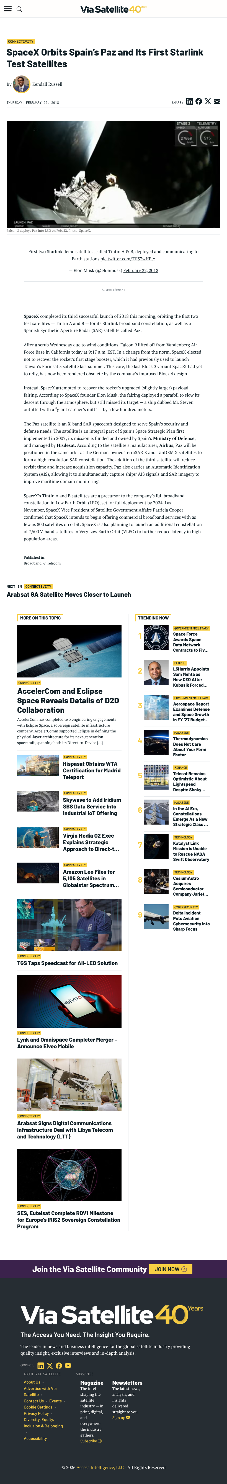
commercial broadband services (150, 517)
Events (55, 1401)
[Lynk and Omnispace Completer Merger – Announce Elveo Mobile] (69, 1001)
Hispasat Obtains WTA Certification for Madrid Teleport (92, 770)
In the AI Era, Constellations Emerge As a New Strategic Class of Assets (190, 816)
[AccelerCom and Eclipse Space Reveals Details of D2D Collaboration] (69, 651)
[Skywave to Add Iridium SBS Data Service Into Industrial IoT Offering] (38, 800)
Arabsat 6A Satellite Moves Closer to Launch (69, 594)
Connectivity (20, 41)
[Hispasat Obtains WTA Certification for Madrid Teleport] (38, 765)
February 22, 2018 (140, 270)
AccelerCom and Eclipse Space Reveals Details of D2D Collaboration (68, 700)
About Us (32, 1382)
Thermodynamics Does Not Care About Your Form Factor (190, 746)
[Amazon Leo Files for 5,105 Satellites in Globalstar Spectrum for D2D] (38, 872)
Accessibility (35, 1438)
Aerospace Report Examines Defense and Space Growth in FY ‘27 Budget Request (191, 712)
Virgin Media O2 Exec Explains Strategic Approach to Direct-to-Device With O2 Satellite (91, 842)
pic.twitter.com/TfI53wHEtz (127, 259)
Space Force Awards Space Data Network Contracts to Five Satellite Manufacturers (190, 642)
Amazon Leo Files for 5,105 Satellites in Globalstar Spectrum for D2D (89, 878)
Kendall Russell (47, 84)
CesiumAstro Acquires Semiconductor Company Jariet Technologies (188, 886)
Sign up (119, 1417)
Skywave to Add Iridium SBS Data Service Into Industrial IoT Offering (92, 806)
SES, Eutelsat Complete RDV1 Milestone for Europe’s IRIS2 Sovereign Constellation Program (68, 1219)
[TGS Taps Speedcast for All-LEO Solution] (69, 924)
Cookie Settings (38, 1407)
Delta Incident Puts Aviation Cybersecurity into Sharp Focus (191, 921)
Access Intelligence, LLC (100, 1467)
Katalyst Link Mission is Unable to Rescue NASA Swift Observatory (191, 851)
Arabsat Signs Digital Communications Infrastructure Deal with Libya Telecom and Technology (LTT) (65, 1130)
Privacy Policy (36, 1413)
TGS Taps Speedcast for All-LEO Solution (67, 962)
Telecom (54, 563)
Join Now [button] (168, 1269)
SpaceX (179, 352)
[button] (7, 8)
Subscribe (89, 1441)
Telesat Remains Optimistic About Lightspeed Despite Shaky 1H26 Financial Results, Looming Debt (190, 781)
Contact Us (34, 1401)
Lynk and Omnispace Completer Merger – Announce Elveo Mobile (67, 1042)
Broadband (33, 563)
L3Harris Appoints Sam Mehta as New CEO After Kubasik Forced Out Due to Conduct (191, 677)
